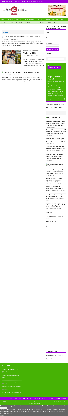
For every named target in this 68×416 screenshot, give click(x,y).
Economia (10, 22)
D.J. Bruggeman (14, 39)
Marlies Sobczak (18, 74)
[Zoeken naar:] (56, 59)
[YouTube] (66, 1)
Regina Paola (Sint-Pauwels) (56, 78)
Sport (34, 22)
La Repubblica (55, 117)
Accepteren (3, 407)
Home (2, 19)
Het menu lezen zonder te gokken (10, 382)
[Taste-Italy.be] (34, 10)
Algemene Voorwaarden (39, 401)
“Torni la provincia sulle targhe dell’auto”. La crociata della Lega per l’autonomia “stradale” (56, 148)
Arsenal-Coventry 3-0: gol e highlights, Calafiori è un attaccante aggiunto (54, 180)
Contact (47, 19)
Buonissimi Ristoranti (58, 19)
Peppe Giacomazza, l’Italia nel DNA (31, 52)
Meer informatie (61, 406)
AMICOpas (18, 19)
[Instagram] (63, 1)
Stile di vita (41, 22)
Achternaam (49, 43)
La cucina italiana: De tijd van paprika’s (11, 392)
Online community (29, 19)
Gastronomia (19, 22)
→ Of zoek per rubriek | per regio (55, 104)
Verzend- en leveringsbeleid (52, 401)
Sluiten (2, 415)
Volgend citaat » (50, 359)
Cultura (3, 22)
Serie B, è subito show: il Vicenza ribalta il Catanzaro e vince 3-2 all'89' (55, 196)
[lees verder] (17, 45)
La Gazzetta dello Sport (54, 165)
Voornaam (48, 38)
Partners (39, 19)
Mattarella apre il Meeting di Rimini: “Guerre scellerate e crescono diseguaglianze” (54, 156)
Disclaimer (30, 403)
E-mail (47, 32)
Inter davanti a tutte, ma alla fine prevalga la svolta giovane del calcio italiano (56, 171)
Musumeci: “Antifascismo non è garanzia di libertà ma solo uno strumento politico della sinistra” (56, 123)
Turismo (49, 22)
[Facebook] (60, 1)
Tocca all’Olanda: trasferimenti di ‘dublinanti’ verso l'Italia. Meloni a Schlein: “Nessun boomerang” (56, 131)
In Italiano (27, 22)
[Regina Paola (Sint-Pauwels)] (56, 74)
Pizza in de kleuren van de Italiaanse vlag (22, 72)
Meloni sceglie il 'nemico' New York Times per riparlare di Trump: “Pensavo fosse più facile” (56, 140)
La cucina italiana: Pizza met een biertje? (22, 37)
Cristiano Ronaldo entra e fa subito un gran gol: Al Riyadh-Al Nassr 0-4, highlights (55, 205)
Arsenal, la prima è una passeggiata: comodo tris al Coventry (54, 188)
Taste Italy (10, 19)
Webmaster (37, 403)
